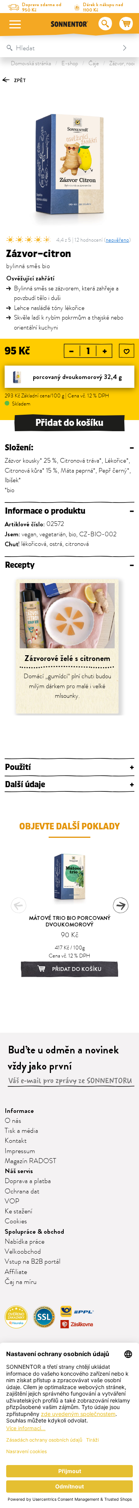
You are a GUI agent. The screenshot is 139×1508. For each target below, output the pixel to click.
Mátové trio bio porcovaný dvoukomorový (69, 921)
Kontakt (16, 1140)
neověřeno (117, 240)
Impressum (20, 1151)
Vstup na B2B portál (33, 1261)
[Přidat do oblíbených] (126, 351)
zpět (19, 80)
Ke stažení (18, 1211)
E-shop (69, 63)
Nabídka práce (24, 1241)
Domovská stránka (31, 63)
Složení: (69, 447)
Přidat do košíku (69, 423)
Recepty (69, 565)
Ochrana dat (22, 1191)
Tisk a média (21, 1131)
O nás (13, 1121)
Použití (69, 767)
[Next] (120, 905)
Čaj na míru (21, 1282)
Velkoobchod (23, 1251)
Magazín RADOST (30, 1161)
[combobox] (62, 48)
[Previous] (19, 905)
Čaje (93, 63)
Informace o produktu (69, 511)
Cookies (16, 1221)
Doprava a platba (28, 1181)
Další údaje (69, 784)
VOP (12, 1201)
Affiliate (16, 1272)
